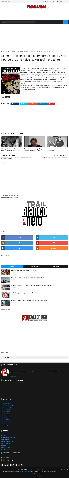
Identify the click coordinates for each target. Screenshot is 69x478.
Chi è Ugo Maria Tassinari (8, 437)
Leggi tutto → (13, 376)
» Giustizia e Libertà (7, 406)
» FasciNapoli (5, 416)
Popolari (34, 266)
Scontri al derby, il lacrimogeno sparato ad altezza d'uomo (26, 293)
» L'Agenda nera (6, 422)
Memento (8, 51)
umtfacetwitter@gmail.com (40, 471)
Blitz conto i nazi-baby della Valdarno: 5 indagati (23, 270)
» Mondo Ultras (6, 412)
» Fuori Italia (5, 420)
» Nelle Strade (5, 409)
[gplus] (50, 1)
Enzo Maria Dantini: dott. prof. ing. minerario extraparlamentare (33, 149)
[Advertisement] (34, 14)
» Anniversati (5, 428)
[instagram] (53, 1)
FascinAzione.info (29, 469)
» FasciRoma (5, 414)
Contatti (3, 449)
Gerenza (3, 445)
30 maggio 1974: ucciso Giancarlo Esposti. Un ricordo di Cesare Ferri (10, 149)
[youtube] (47, 1)
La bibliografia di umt (7, 441)
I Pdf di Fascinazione (7, 443)
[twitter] (45, 1)
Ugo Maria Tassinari (24, 471)
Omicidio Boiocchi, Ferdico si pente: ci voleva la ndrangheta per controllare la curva (32, 285)
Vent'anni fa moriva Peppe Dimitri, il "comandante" (56, 149)
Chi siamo (4, 435)
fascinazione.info (30, 473)
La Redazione (5, 439)
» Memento (4, 424)
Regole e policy (5, 447)
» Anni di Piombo (6, 426)
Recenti (12, 266)
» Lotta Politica (6, 404)
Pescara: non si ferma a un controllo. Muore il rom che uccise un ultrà (29, 300)
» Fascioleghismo (6, 418)
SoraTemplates (37, 476)
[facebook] (43, 1)
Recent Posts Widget (5, 457)
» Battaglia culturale (7, 408)
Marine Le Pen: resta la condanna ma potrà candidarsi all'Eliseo (27, 277)
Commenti (56, 266)
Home (2, 51)
